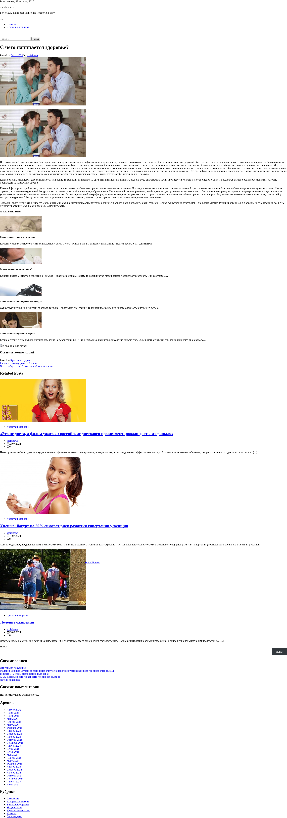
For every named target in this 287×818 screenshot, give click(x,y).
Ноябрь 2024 (14, 772)
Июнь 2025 (13, 751)
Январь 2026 (14, 730)
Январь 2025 (14, 766)
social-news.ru (7, 7)
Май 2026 (12, 718)
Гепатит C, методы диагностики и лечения (24, 673)
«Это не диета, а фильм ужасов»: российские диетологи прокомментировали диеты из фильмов (86, 434)
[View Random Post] (1, 32)
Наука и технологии (18, 810)
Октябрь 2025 (14, 739)
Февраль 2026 (14, 727)
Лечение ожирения (17, 622)
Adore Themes (92, 562)
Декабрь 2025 (14, 733)
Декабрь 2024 (14, 769)
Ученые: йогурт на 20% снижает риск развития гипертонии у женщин (64, 526)
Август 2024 (14, 781)
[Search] (1, 35)
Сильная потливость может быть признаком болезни (30, 676)
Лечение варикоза (10, 679)
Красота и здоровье (21, 360)
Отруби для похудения (13, 667)
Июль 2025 (13, 748)
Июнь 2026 (13, 715)
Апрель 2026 (14, 721)
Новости (11, 24)
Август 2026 (14, 709)
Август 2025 (14, 745)
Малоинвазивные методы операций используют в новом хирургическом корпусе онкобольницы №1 (57, 670)
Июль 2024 (13, 784)
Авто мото (13, 798)
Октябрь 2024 (14, 775)
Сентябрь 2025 (15, 742)
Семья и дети (14, 816)
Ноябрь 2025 (14, 736)
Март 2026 (13, 724)
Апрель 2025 (14, 757)
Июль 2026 (13, 712)
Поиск (3, 646)
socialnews (32, 55)
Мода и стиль (14, 807)
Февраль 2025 (14, 763)
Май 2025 (12, 754)
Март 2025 (13, 760)
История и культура (18, 27)
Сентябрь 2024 (15, 778)
